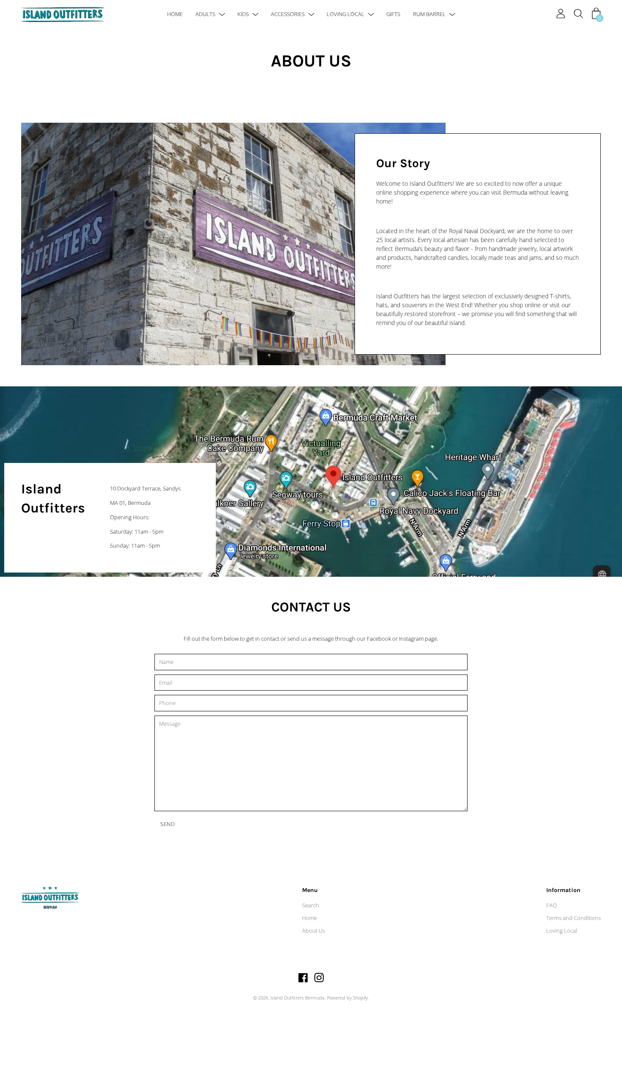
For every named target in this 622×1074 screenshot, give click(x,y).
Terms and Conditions (573, 918)
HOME (175, 14)
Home (309, 918)
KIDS (243, 14)
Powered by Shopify (347, 997)
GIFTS (393, 14)
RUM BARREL (429, 14)
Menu (310, 890)
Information (563, 890)
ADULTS (205, 14)
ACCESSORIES (288, 14)
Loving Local (561, 930)
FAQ (551, 905)
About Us (313, 930)
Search (310, 905)
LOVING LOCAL (345, 14)
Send (167, 824)
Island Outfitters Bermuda (297, 997)
